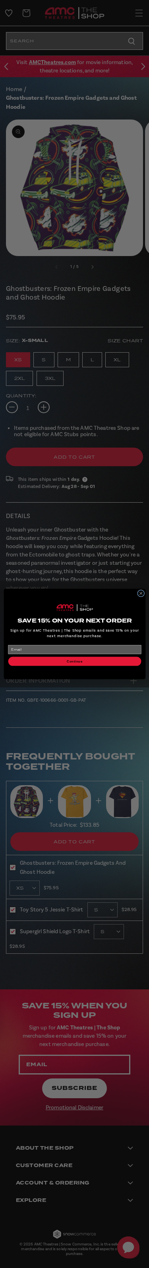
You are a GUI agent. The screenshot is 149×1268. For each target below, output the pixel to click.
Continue (74, 661)
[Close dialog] (140, 593)
